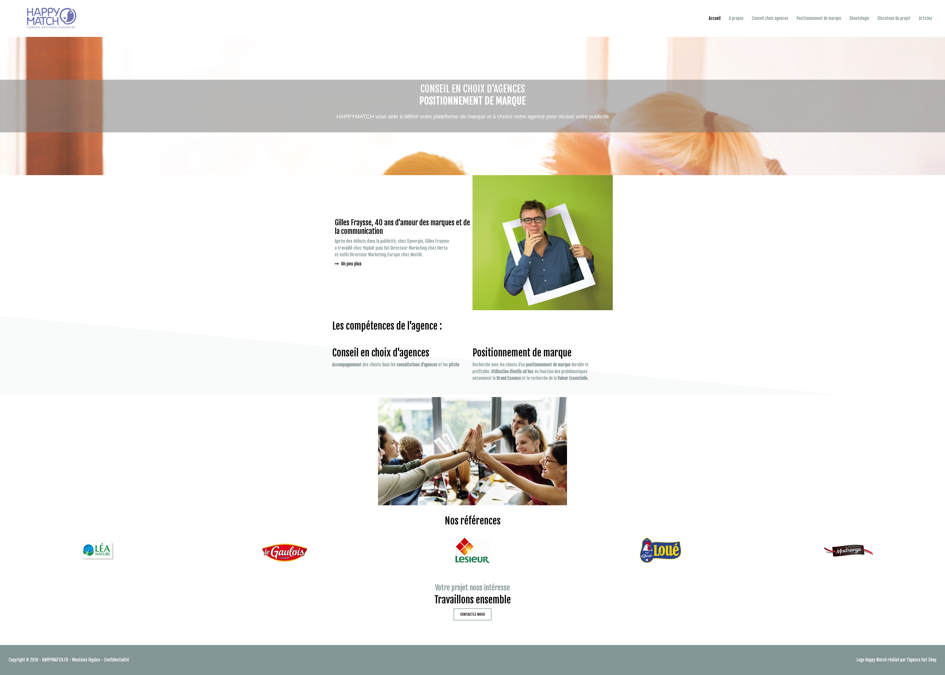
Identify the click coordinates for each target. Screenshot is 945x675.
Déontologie (859, 18)
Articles (925, 18)
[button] (348, 263)
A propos (736, 18)
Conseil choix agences (770, 18)
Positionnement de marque (819, 18)
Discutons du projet (894, 18)
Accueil (715, 18)
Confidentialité (116, 659)
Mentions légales (86, 659)
